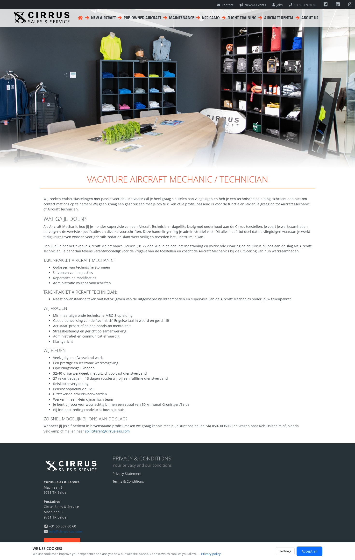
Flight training (241, 17)
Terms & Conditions (128, 481)
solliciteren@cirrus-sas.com (107, 431)
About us (309, 17)
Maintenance (181, 17)
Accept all (309, 551)
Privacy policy (211, 554)
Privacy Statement (127, 473)
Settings (285, 551)
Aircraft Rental (278, 17)
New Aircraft (103, 17)
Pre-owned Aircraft (142, 17)
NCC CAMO (210, 17)
